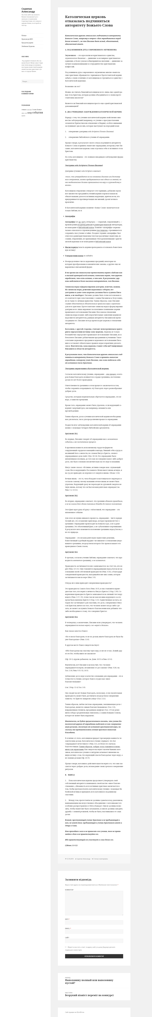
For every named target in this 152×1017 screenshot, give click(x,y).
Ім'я (67, 919)
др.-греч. (82, 222)
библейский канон (86, 227)
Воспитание (29, 109)
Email (68, 928)
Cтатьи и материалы (100, 859)
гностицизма (102, 230)
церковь (23, 115)
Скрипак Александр (28, 10)
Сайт (67, 938)
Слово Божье (37, 110)
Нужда (24, 35)
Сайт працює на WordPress (74, 1012)
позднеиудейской (84, 225)
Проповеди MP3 (27, 39)
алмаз (23, 113)
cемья (24, 110)
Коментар (69, 890)
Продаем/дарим (27, 43)
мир (29, 112)
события (37, 112)
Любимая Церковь (28, 46)
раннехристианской (102, 225)
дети (26, 113)
